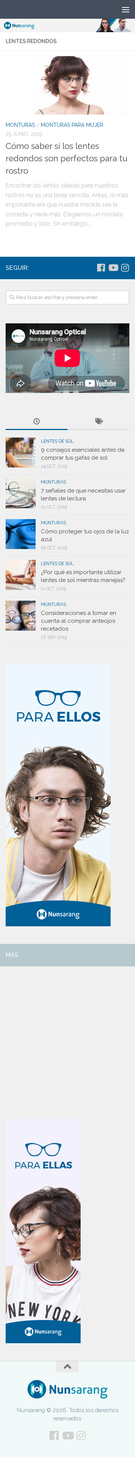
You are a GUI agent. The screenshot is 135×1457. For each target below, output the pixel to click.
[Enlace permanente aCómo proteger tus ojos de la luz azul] (21, 534)
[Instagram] (124, 267)
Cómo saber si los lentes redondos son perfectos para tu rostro (67, 158)
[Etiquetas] (98, 422)
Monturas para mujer (72, 125)
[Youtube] (112, 267)
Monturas (20, 125)
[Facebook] (100, 267)
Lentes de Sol (57, 441)
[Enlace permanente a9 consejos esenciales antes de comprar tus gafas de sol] (21, 452)
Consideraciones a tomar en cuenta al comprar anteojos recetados (78, 621)
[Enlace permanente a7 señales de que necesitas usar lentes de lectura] (21, 493)
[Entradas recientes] (37, 422)
